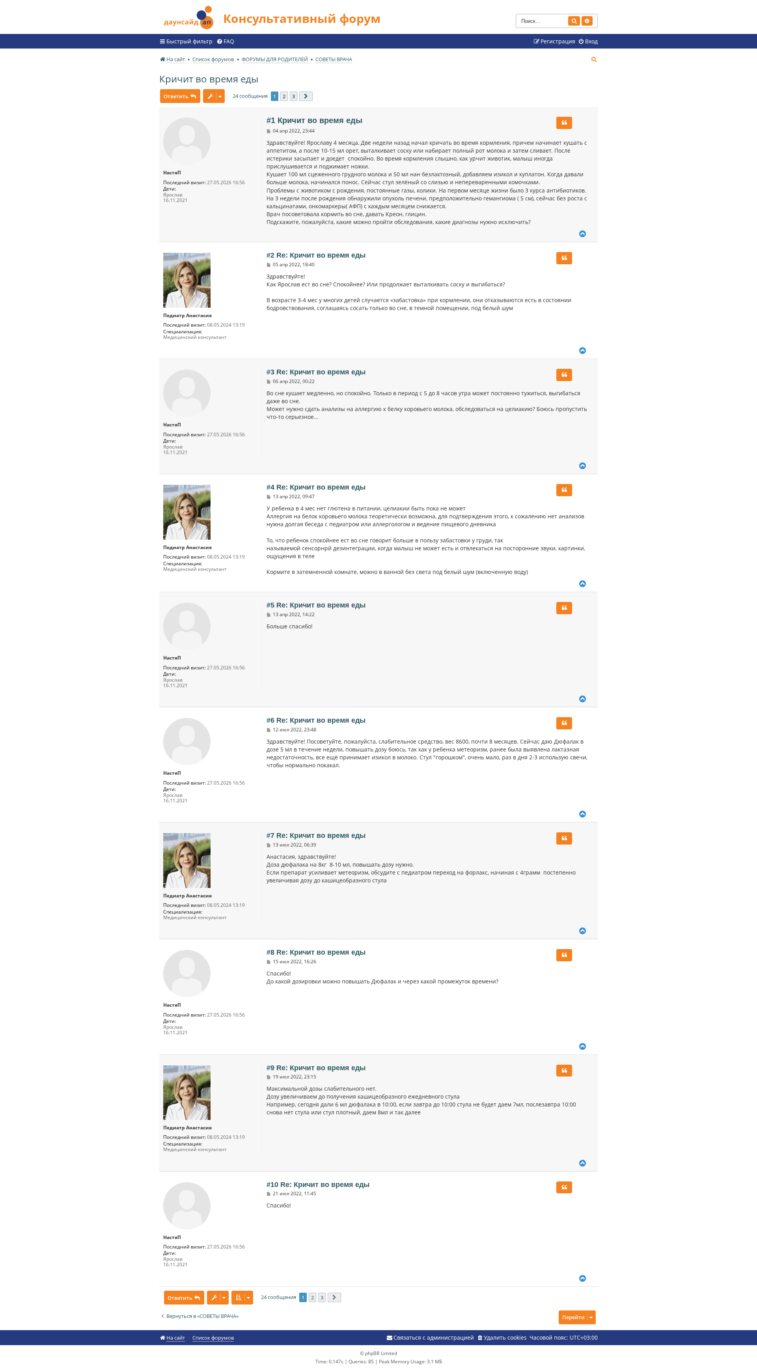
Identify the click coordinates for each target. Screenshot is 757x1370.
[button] (306, 96)
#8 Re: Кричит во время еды (316, 952)
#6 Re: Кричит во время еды (316, 720)
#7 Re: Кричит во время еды (316, 835)
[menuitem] (225, 41)
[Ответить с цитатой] (564, 123)
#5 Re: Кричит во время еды (316, 605)
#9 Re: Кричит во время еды (316, 1068)
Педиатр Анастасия (187, 315)
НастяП (172, 173)
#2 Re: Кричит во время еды (316, 255)
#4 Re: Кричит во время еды (316, 487)
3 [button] (293, 96)
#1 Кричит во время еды (314, 120)
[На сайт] (191, 16)
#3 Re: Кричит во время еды (316, 372)
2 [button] (284, 96)
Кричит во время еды (208, 78)
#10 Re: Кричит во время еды (318, 1185)
